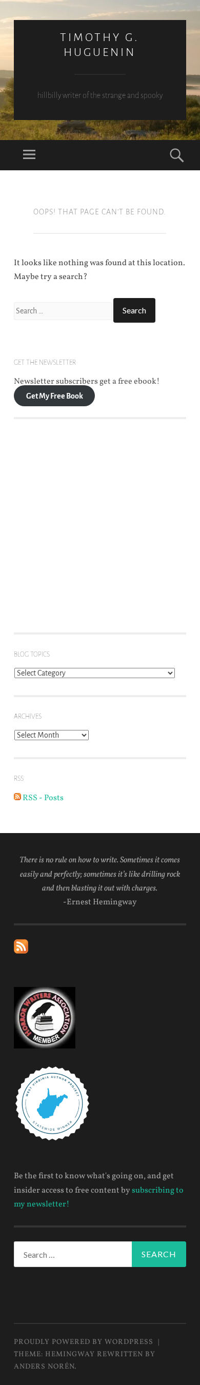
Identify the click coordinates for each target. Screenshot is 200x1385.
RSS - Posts (42, 798)
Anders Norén (44, 1367)
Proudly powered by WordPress (83, 1342)
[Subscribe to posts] (21, 951)
